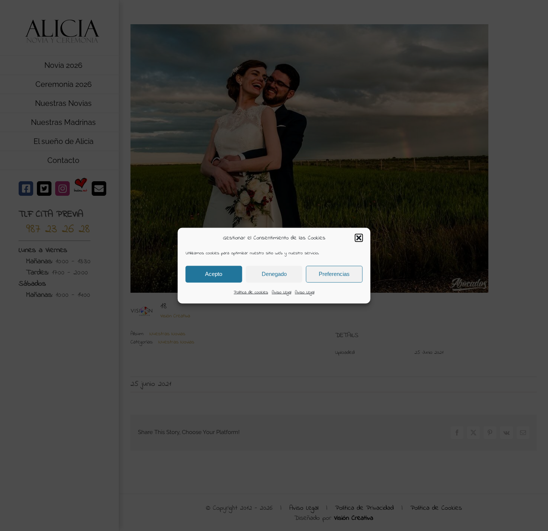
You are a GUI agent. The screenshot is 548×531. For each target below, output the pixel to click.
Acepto (213, 274)
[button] (359, 238)
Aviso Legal (281, 292)
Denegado (274, 274)
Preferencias (334, 274)
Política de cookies (251, 292)
